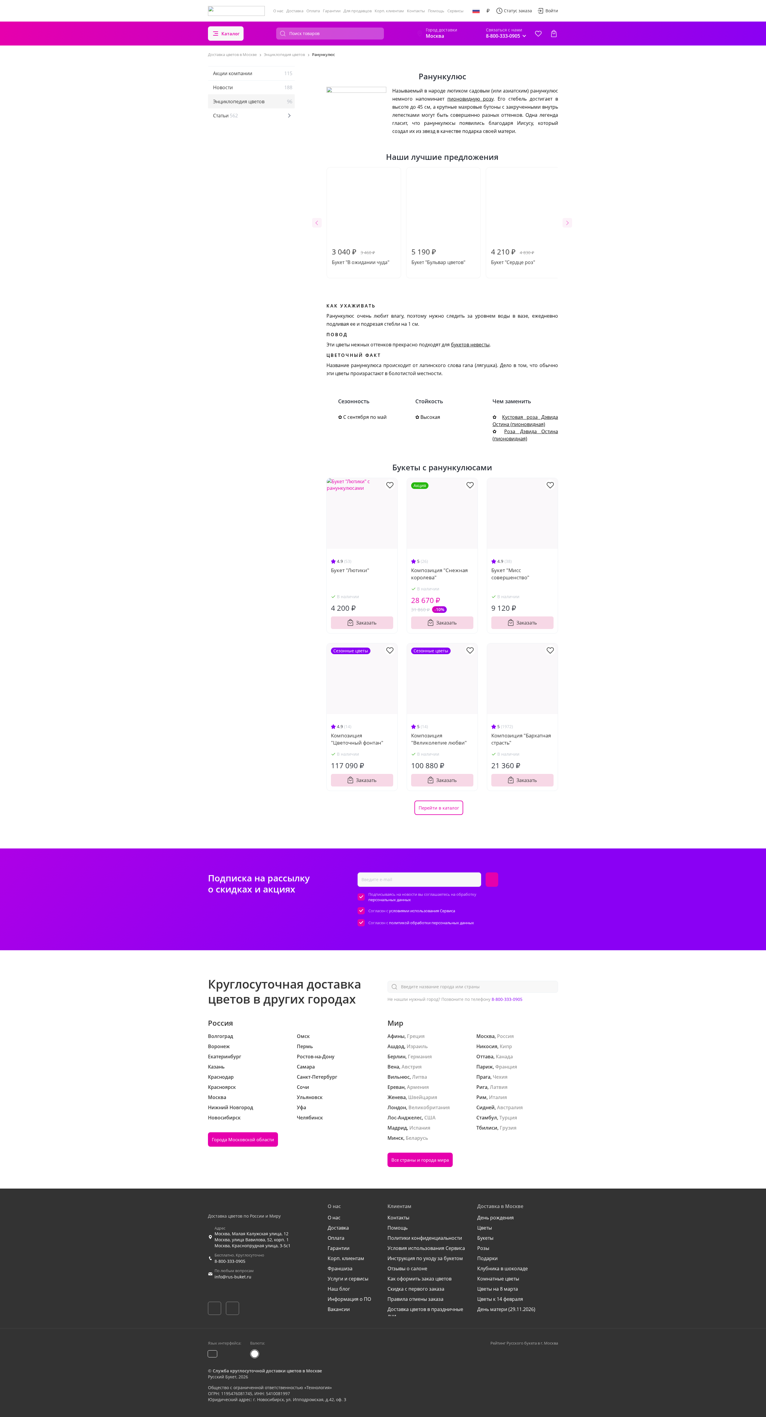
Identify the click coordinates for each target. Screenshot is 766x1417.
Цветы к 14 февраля (500, 1299)
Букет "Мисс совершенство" (510, 574)
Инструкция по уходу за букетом (425, 1258)
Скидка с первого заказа (415, 1289)
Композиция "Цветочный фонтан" (357, 739)
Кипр (506, 1046)
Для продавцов (358, 10)
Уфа (301, 1107)
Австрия (412, 1066)
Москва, (486, 1036)
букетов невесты (470, 344)
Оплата (313, 10)
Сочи (303, 1087)
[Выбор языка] (476, 10)
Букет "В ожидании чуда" (360, 256)
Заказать (366, 622)
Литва (419, 1077)
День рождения (495, 1217)
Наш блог (339, 1289)
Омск (303, 1036)
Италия (498, 1097)
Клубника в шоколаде (502, 1268)
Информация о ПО (349, 1299)
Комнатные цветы (498, 1278)
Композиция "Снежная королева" (439, 574)
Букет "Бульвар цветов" (438, 256)
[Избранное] (538, 33)
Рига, (482, 1087)
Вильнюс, (399, 1077)
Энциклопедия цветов (252, 101)
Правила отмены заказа (415, 1299)
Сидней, (486, 1107)
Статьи (225, 115)
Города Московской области (243, 1139)
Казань (216, 1066)
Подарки (487, 1258)
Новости (252, 87)
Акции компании (252, 73)
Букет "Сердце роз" (513, 256)
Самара (306, 1066)
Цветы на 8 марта (497, 1289)
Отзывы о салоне (407, 1268)
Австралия (510, 1107)
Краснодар (221, 1077)
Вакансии (339, 1309)
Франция (506, 1066)
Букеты (485, 1238)
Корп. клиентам (389, 10)
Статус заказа (518, 10)
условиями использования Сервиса (422, 910)
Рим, (482, 1097)
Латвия (498, 1087)
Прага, (484, 1077)
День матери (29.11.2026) (506, 1309)
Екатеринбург (224, 1056)
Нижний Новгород (230, 1107)
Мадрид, (397, 1127)
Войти (551, 10)
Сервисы (455, 10)
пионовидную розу (470, 99)
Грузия (508, 1127)
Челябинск (310, 1117)
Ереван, (396, 1087)
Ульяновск (310, 1097)
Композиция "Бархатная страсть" (521, 739)
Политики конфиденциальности (424, 1238)
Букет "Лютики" (350, 570)
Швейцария (422, 1097)
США (430, 1117)
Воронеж (219, 1046)
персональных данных (389, 899)
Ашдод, (396, 1046)
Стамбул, (487, 1117)
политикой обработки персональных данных (431, 922)
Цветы (484, 1227)
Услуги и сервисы (348, 1278)
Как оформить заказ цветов (419, 1278)
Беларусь (417, 1138)
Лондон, (397, 1107)
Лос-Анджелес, (405, 1117)
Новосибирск (224, 1117)
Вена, (393, 1066)
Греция (416, 1036)
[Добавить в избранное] (390, 485)
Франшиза (340, 1268)
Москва (217, 1097)
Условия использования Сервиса (426, 1248)
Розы (483, 1248)
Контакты (416, 10)
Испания (419, 1127)
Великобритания (429, 1107)
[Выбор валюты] (488, 10)
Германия (420, 1056)
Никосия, (487, 1046)
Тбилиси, (487, 1127)
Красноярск (222, 1087)
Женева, (397, 1097)
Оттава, (485, 1056)
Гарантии (332, 10)
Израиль (417, 1046)
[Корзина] (554, 33)
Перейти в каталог (439, 808)
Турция (508, 1117)
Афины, (396, 1036)
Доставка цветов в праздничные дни (425, 1312)
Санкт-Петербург (317, 1077)
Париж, (485, 1066)
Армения (418, 1087)
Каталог (230, 34)
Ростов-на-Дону (316, 1056)
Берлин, (397, 1056)
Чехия (500, 1077)
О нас (278, 10)
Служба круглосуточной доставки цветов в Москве (267, 1371)
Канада (504, 1056)
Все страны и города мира (420, 1160)
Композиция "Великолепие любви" (439, 739)
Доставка (294, 10)
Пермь (305, 1046)
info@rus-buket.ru (233, 1277)
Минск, (396, 1138)
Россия (505, 1036)
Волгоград (220, 1036)
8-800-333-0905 (507, 999)
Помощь (436, 10)
